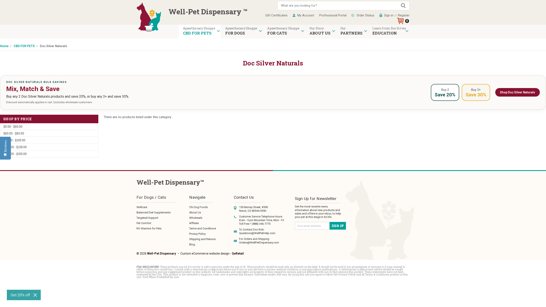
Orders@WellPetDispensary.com (259, 242)
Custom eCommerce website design (204, 253)
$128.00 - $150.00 (15, 154)
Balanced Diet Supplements (153, 212)
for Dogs (235, 33)
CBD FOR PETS (197, 33)
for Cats (277, 33)
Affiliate (194, 223)
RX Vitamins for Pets (148, 228)
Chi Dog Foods (198, 207)
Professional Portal (332, 15)
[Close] (35, 295)
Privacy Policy (197, 233)
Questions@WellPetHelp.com (257, 233)
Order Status (365, 15)
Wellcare (141, 207)
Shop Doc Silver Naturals (517, 92)
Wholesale (195, 217)
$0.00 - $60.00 (12, 127)
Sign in (388, 15)
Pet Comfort (143, 223)
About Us (195, 212)
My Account (305, 15)
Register (404, 15)
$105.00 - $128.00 (15, 147)
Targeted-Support (147, 217)
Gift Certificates (276, 15)
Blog (192, 244)
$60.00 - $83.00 (13, 133)
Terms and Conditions (202, 228)
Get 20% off (20, 295)
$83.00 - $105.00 (14, 140)
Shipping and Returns (202, 239)
